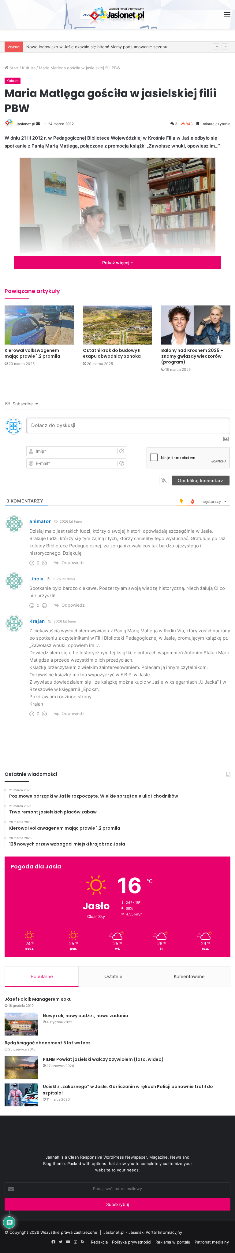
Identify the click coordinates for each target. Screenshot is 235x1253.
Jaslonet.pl (25, 124)
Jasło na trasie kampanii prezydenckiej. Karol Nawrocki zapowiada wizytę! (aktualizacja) (109, 46)
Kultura (28, 67)
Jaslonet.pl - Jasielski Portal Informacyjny (142, 1232)
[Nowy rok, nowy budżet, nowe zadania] (21, 1024)
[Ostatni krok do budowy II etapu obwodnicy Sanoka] (117, 324)
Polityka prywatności (131, 1242)
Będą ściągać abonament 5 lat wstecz (48, 1043)
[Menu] (227, 17)
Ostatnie (113, 976)
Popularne (42, 976)
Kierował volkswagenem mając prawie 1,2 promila (32, 353)
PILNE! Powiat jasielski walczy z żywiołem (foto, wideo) (103, 1059)
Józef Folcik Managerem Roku (38, 999)
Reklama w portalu (172, 1242)
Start (13, 67)
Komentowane (189, 976)
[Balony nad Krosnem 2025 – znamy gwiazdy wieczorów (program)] (195, 324)
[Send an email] (38, 124)
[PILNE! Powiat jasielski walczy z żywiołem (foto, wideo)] (21, 1067)
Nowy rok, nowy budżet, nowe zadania (85, 1016)
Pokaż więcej (116, 262)
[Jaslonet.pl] (117, 14)
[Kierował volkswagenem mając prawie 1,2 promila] (39, 324)
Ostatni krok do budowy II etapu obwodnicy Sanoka (112, 353)
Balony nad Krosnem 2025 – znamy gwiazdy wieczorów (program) (192, 356)
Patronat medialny (212, 1242)
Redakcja (99, 1242)
